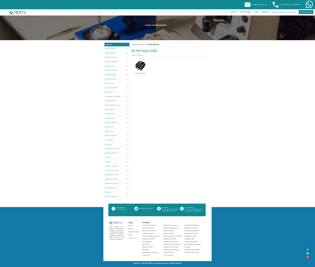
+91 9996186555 (284, 4)
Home (225, 12)
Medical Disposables (110, 135)
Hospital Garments (110, 118)
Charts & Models (109, 83)
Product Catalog (245, 12)
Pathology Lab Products (111, 170)
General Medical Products (112, 105)
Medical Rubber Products (112, 148)
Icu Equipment (109, 131)
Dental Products (109, 92)
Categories (108, 44)
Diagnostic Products (110, 101)
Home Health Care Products (113, 96)
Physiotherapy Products (111, 175)
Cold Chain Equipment (111, 87)
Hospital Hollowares (110, 122)
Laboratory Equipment (111, 196)
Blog (256, 12)
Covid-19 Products (110, 48)
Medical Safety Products (111, 153)
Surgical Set (108, 192)
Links (130, 223)
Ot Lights (107, 157)
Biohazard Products (110, 74)
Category (146, 222)
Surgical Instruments (111, 188)
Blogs (130, 235)
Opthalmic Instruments (111, 166)
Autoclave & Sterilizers (111, 61)
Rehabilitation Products (111, 179)
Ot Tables (107, 161)
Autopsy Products (110, 66)
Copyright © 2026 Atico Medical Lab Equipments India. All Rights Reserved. (157, 263)
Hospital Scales (109, 127)
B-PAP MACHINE (140, 73)
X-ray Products (109, 140)
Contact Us (265, 12)
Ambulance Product (110, 53)
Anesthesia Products (110, 57)
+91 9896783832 (296, 4)
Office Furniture (109, 109)
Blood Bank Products (111, 79)
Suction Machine (168, 252)
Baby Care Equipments (111, 70)
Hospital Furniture (110, 114)
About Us (234, 12)
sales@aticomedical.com (259, 4)
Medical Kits (108, 144)
